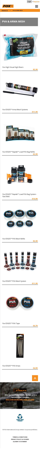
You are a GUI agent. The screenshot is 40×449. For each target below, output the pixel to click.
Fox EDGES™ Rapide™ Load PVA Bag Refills (18, 152)
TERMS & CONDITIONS (20, 437)
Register (36, 1)
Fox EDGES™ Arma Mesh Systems (15, 109)
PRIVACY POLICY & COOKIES (20, 439)
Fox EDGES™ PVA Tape (11, 323)
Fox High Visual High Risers (12, 67)
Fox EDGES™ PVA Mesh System (14, 281)
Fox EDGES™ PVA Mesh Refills (13, 239)
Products (5, 10)
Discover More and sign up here (20, 399)
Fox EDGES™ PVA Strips (11, 366)
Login (29, 1)
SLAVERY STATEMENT (20, 441)
